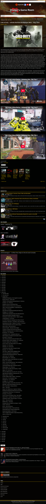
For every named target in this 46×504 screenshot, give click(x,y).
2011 (2, 438)
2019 (3, 287)
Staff (1, 484)
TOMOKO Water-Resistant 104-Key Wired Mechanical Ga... (13, 313)
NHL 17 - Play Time (6, 387)
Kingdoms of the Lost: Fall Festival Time (10, 304)
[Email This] (1, 165)
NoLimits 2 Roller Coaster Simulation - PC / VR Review (13, 340)
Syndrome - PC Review (7, 308)
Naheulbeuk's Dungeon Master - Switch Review (16, 459)
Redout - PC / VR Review (7, 360)
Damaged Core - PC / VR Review (9, 379)
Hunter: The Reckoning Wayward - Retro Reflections (12, 362)
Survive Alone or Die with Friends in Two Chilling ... (12, 343)
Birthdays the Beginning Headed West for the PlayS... (13, 390)
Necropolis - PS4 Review (7, 337)
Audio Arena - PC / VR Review (8, 356)
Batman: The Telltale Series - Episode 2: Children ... (12, 389)
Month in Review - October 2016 (8, 299)
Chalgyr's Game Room (22, 501)
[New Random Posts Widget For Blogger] (44, 219)
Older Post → (42, 181)
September (5, 416)
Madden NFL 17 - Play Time (8, 401)
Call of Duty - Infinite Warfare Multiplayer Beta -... (12, 351)
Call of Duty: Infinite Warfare (16, 18)
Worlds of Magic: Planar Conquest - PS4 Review (12, 376)
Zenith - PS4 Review (6, 404)
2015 (2, 431)
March (4, 426)
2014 (3, 433)
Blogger (33, 501)
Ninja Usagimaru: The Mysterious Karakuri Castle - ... (12, 335)
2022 (3, 282)
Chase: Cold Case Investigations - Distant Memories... (12, 307)
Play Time (29, 18)
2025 (3, 277)
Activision (6, 18)
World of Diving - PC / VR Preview (9, 363)
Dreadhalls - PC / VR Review (8, 381)
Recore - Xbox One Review (8, 406)
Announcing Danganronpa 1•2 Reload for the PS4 (12, 365)
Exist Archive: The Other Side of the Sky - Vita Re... (12, 368)
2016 (3, 292)
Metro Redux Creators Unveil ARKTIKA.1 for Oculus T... (13, 359)
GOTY (2, 496)
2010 (3, 439)
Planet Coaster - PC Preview (8, 374)
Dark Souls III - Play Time (21, 175)
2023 (3, 280)
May (3, 422)
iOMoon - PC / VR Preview (8, 370)
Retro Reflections (4, 491)
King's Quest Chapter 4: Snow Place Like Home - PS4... (13, 382)
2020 (3, 285)
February (4, 427)
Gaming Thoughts (4, 489)
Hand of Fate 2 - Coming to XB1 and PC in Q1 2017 (12, 396)
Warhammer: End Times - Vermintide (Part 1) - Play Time (27, 176)
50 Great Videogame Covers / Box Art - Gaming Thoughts (17, 447)
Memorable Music (4, 493)
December (5, 293)
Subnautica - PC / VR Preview (8, 346)
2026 (3, 275)
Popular (3, 445)
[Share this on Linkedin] (7, 162)
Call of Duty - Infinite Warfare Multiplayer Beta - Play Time (20, 22)
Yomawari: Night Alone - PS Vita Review (10, 341)
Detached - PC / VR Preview (8, 345)
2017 (3, 290)
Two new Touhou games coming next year (11, 352)
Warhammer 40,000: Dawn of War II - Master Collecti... (13, 316)
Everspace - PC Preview (7, 393)
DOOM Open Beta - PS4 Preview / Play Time (15, 176)
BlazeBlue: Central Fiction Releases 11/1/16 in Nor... (12, 384)
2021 (2, 284)
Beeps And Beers (4, 487)
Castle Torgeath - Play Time (9, 175)
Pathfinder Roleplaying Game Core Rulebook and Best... (13, 330)
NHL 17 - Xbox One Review (8, 400)
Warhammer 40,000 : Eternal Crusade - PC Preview (12, 398)
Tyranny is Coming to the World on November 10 (12, 329)
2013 (2, 434)
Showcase (2, 494)
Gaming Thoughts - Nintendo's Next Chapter (11, 327)
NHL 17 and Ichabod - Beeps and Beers (10, 385)
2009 (3, 441)
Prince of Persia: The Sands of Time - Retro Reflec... (12, 395)
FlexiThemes (17, 502)
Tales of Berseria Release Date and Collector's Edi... (12, 338)
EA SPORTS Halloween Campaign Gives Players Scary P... (13, 319)
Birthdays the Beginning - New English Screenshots (12, 298)
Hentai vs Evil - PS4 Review (11, 453)
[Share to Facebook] (5, 165)
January (4, 429)
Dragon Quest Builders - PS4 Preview (10, 411)
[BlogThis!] (2, 165)
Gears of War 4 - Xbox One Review (9, 326)
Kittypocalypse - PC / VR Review (9, 367)
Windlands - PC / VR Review (8, 312)
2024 (3, 279)
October (4, 296)
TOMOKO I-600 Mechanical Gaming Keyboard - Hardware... (14, 301)
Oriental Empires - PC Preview (8, 318)
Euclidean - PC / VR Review (8, 302)
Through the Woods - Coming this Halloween (11, 334)
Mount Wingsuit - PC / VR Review (9, 357)
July (3, 419)
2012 (2, 436)
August (4, 417)
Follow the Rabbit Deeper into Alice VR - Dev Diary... (12, 371)
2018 (3, 289)
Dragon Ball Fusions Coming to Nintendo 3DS (11, 409)
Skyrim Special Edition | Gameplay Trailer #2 (11, 315)
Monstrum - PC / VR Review (8, 349)
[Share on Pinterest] (6, 162)
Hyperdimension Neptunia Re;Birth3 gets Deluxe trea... (13, 310)
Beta (9, 18)
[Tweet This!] (5, 162)
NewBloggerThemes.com (30, 502)
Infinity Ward (24, 18)
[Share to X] (4, 165)
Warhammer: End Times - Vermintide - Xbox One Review (13, 321)
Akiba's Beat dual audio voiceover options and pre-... (12, 324)
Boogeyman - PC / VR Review (8, 332)
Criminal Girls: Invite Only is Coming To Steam (11, 348)
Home (2, 18)
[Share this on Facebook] (3, 162)
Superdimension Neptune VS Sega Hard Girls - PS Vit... (13, 373)
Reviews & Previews (5, 486)
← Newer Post (3, 181)
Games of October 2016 (7, 414)
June (4, 421)
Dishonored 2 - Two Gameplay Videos (10, 378)
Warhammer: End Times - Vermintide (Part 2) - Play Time (3, 176)
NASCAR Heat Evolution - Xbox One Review (11, 407)
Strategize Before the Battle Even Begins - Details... (12, 403)
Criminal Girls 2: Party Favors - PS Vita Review (11, 392)
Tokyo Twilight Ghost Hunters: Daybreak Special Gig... (13, 412)
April (4, 424)
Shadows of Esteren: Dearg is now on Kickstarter (12, 305)
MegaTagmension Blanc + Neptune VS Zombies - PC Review (14, 323)
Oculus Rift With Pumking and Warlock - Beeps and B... (13, 354)
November (5, 295)
